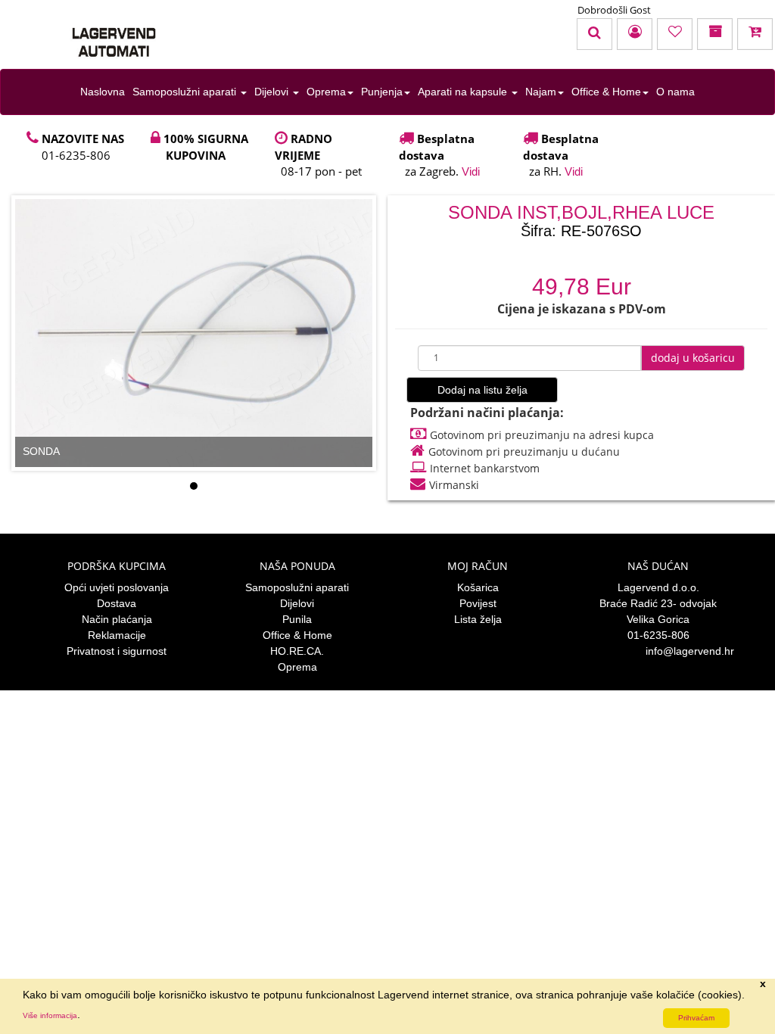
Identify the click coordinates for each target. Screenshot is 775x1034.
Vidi (471, 171)
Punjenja (382, 92)
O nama (675, 92)
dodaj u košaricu (693, 357)
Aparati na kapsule (464, 92)
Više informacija (50, 1015)
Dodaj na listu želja (482, 390)
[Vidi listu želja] (675, 34)
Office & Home (606, 92)
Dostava (116, 603)
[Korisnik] (635, 34)
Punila (297, 619)
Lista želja (478, 619)
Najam (540, 92)
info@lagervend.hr (690, 651)
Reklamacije (117, 635)
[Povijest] (715, 34)
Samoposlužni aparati (185, 92)
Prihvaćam (696, 1018)
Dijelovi (272, 92)
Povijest (477, 603)
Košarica (478, 587)
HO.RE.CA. (297, 651)
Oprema (326, 92)
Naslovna (102, 92)
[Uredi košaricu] (755, 34)
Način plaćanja (117, 619)
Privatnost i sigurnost (117, 651)
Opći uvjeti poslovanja (116, 587)
